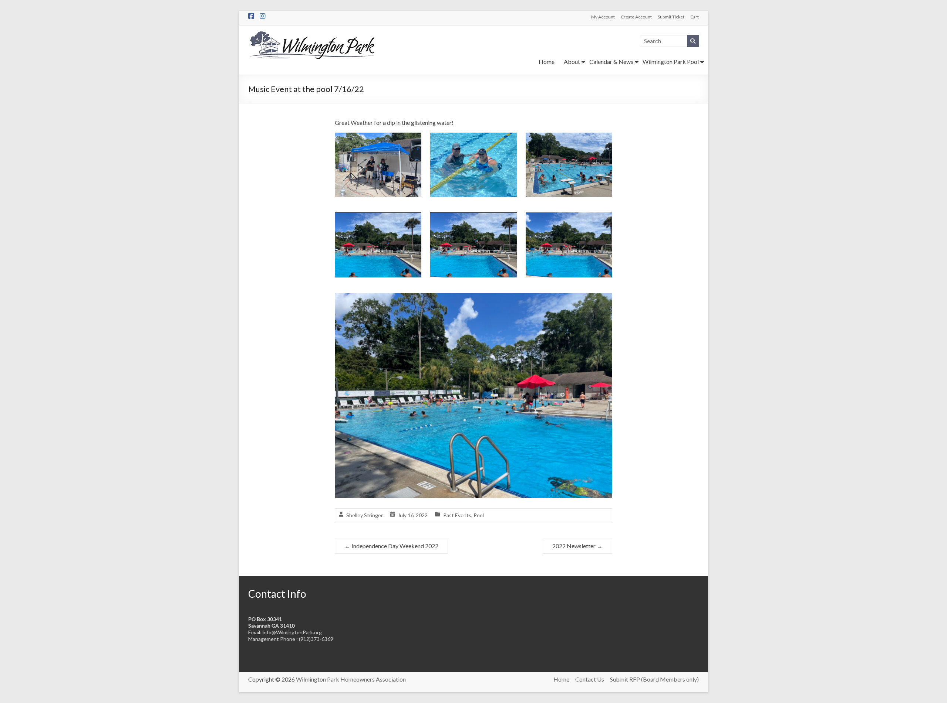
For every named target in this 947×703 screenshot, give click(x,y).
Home (547, 61)
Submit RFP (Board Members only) (654, 679)
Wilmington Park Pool (671, 61)
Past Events (457, 515)
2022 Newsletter (577, 545)
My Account (603, 17)
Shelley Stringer (364, 515)
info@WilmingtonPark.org (292, 632)
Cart (694, 17)
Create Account (636, 17)
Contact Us (589, 679)
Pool (479, 515)
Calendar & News (611, 61)
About (572, 61)
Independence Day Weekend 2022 (391, 545)
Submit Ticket (671, 17)
